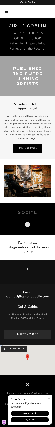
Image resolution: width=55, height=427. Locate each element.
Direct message (27, 334)
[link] (27, 225)
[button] (9, 12)
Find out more (27, 148)
